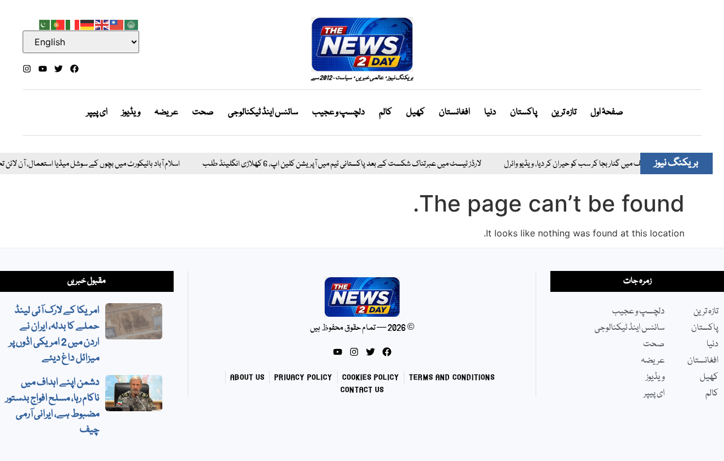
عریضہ (166, 112)
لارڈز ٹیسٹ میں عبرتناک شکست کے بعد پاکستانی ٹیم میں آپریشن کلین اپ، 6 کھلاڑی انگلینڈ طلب (334, 164)
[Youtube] (42, 68)
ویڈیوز (131, 112)
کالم (385, 112)
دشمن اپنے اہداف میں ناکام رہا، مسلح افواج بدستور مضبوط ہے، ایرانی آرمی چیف (53, 406)
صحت (203, 112)
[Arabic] (131, 23)
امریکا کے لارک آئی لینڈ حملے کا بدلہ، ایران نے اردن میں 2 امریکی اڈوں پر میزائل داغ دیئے (54, 334)
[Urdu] (43, 23)
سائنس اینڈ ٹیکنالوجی (263, 112)
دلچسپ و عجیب (338, 112)
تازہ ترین (563, 112)
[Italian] (73, 23)
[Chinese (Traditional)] (117, 23)
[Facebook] (74, 68)
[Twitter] (58, 68)
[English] (102, 23)
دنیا (490, 112)
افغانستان (454, 112)
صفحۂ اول (607, 112)
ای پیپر (97, 112)
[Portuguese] (58, 23)
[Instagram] (27, 68)
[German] (87, 23)
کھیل (415, 112)
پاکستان (523, 112)
